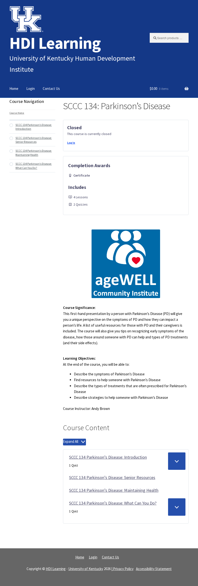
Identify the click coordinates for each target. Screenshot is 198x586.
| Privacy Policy (122, 568)
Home (13, 88)
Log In (71, 142)
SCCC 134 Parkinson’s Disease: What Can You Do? (112, 503)
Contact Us (51, 88)
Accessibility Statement (154, 568)
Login (30, 88)
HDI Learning (55, 42)
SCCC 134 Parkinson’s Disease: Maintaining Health (113, 490)
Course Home (16, 112)
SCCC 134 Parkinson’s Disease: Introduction (108, 457)
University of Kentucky (85, 568)
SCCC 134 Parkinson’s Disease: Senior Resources (112, 477)
